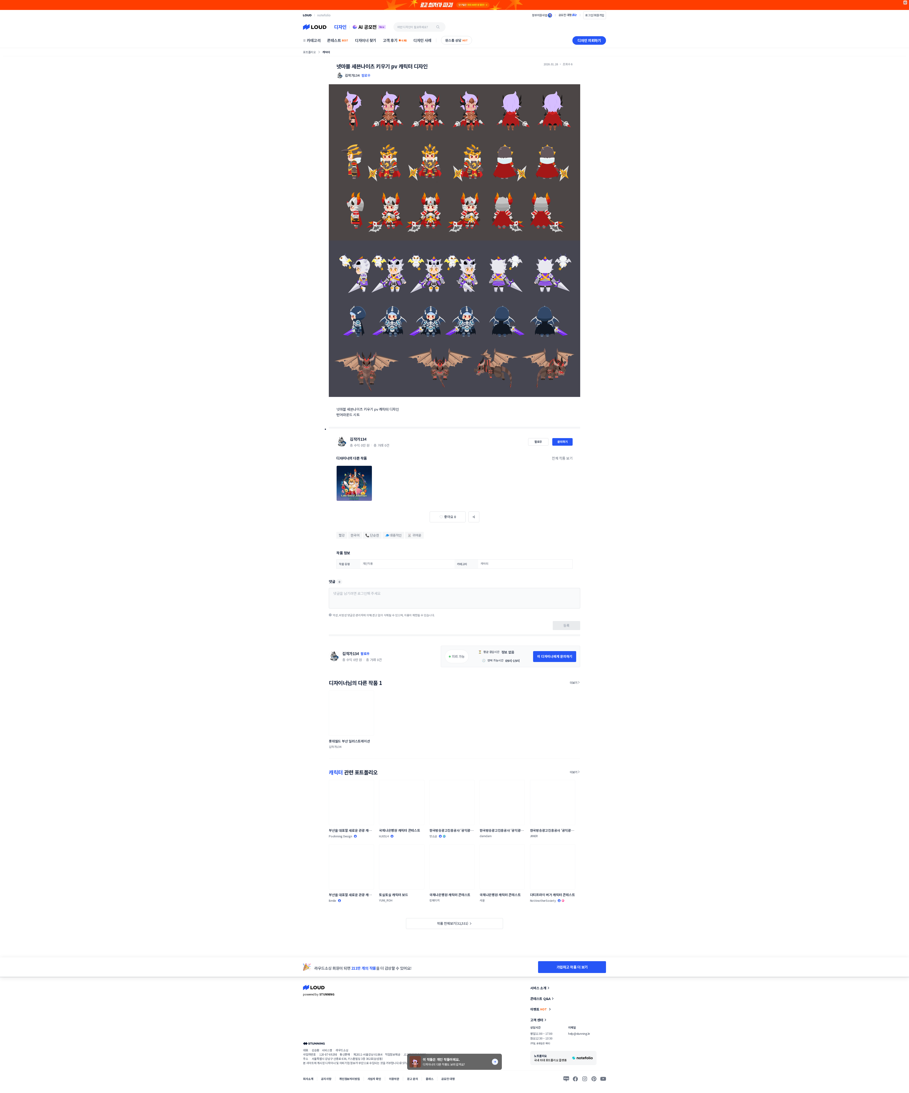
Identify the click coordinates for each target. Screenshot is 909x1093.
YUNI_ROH (385, 900)
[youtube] (603, 1079)
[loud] (307, 15)
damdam (486, 836)
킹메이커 (434, 900)
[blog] (566, 1079)
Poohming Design (340, 836)
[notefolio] (323, 15)
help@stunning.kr (579, 1033)
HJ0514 (384, 836)
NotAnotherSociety (543, 900)
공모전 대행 (448, 1079)
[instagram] (585, 1079)
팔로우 (365, 75)
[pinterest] (594, 1079)
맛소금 (433, 836)
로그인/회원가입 (594, 15)
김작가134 (358, 439)
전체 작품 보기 (562, 458)
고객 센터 (536, 1019)
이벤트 (538, 1009)
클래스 (429, 1079)
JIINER (534, 836)
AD (905, 2)
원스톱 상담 (456, 40)
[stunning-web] (314, 1043)
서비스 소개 (538, 988)
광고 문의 (412, 1079)
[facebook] (575, 1079)
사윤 (482, 900)
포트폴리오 (309, 52)
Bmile (332, 900)
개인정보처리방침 (349, 1079)
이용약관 (394, 1079)
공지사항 (326, 1079)
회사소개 (308, 1079)
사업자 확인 (374, 1079)
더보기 (573, 682)
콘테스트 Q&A (540, 998)
